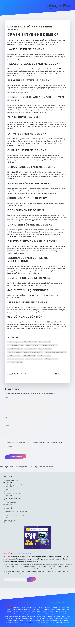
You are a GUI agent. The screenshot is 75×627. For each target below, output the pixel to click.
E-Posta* (7, 425)
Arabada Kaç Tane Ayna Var (17, 374)
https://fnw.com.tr (40, 467)
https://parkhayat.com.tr (25, 467)
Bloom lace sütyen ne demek (33, 345)
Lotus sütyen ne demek (44, 355)
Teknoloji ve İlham (58, 5)
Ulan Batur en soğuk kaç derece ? (12, 498)
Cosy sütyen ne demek (30, 348)
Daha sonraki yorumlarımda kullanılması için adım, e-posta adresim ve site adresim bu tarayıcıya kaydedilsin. (34, 442)
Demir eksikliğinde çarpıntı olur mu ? (12, 485)
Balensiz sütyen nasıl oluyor (16, 345)
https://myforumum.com (8, 467)
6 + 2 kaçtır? (8, 446)
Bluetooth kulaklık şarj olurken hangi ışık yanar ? (15, 515)
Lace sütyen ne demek (14, 355)
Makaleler (15, 337)
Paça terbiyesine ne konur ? (10, 480)
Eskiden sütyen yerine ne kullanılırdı (33, 352)
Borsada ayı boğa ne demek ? (10, 507)
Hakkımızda (34, 7)
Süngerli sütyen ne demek (15, 362)
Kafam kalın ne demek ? (9, 502)
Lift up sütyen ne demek (29, 355)
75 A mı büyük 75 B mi (30, 342)
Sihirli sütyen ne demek (51, 359)
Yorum (6, 397)
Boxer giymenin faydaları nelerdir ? (12, 493)
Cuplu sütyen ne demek (15, 352)
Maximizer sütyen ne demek (16, 359)
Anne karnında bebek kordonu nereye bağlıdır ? (15, 511)
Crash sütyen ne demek (45, 348)
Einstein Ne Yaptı (61, 374)
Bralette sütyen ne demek (49, 345)
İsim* (6, 417)
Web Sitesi (7, 433)
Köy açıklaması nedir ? (9, 489)
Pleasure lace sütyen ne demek (34, 359)
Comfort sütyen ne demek (15, 348)
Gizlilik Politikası (16, 7)
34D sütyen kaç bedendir (15, 342)
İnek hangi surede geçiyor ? (10, 520)
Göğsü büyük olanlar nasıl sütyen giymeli (55, 352)
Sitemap (50, 467)
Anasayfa (7, 7)
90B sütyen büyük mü (44, 342)
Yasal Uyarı (25, 7)
